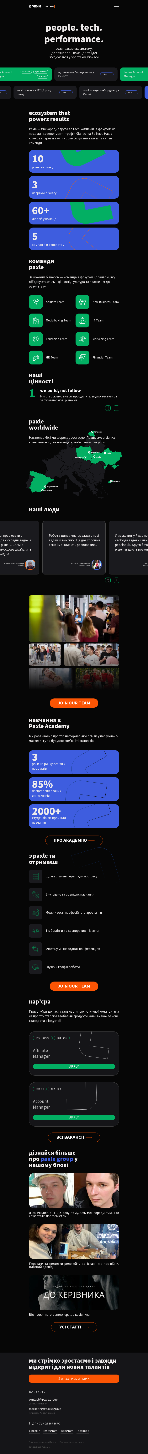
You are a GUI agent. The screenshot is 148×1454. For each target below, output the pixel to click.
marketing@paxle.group (45, 1409)
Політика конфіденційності (42, 1442)
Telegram (67, 1431)
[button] (108, 408)
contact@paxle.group (43, 1400)
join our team (74, 703)
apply (74, 1066)
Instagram (50, 1431)
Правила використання (72, 1442)
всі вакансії (70, 1137)
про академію (70, 840)
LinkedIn (34, 1431)
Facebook (83, 1431)
